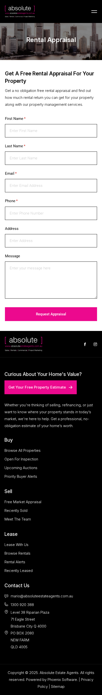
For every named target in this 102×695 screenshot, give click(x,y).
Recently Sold (15, 510)
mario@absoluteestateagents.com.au (42, 596)
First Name (22, 118)
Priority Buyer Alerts (20, 476)
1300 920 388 (22, 604)
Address (12, 228)
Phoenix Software (62, 679)
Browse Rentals (17, 553)
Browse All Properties (22, 450)
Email (17, 173)
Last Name (22, 146)
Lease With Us (16, 544)
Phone (18, 201)
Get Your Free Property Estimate (37, 387)
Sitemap (58, 686)
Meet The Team (17, 519)
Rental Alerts (14, 562)
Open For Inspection (21, 459)
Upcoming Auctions (20, 467)
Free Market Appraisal (22, 502)
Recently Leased (18, 570)
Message (12, 256)
